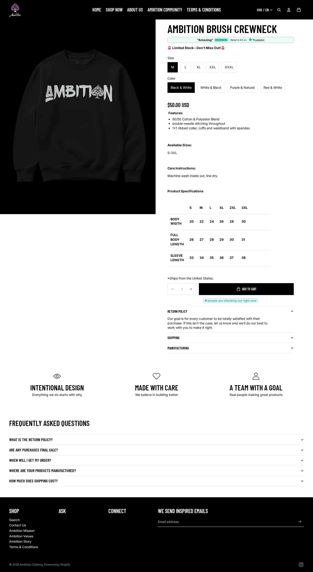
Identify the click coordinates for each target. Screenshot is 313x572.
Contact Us (17, 525)
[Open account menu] (289, 10)
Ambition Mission (22, 531)
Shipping (173, 337)
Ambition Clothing (31, 564)
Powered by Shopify (57, 564)
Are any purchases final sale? (33, 449)
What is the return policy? (30, 439)
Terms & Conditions (23, 547)
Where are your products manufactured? (42, 470)
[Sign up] (300, 522)
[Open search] (279, 10)
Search (14, 520)
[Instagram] (301, 564)
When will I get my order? (30, 460)
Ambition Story (20, 541)
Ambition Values (21, 536)
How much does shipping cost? (33, 480)
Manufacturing (178, 348)
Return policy (177, 311)
